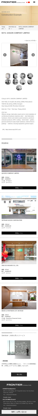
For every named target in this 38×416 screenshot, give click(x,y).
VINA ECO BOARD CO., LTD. (10, 265)
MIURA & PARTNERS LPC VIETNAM (12, 311)
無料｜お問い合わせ (19, 412)
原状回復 (5, 361)
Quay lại (28, 40)
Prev (5, 55)
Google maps (7, 397)
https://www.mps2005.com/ (13, 129)
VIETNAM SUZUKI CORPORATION (12, 220)
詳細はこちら (19, 188)
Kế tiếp (33, 40)
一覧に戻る (19, 374)
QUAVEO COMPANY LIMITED (10, 173)
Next (33, 55)
